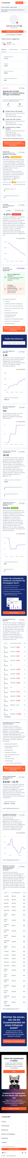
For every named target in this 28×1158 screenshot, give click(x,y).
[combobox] (15, 343)
